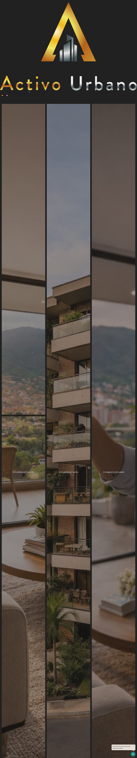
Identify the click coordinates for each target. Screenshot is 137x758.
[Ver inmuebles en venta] (68, 475)
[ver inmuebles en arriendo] (23, 475)
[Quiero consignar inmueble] (113, 475)
